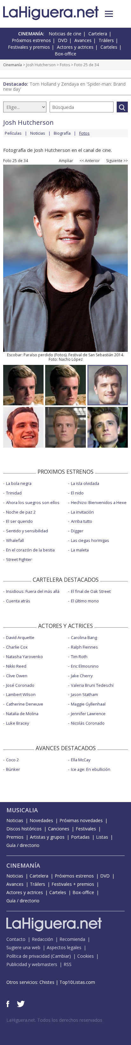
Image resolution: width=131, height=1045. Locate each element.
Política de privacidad (28, 956)
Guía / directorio (22, 845)
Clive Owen (16, 676)
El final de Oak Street (91, 591)
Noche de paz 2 (21, 512)
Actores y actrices (75, 47)
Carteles (108, 47)
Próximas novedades (81, 820)
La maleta (80, 550)
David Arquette (20, 637)
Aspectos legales (64, 947)
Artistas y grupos (47, 837)
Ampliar (66, 161)
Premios (15, 837)
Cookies (85, 956)
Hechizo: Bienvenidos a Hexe (99, 502)
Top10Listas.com (77, 982)
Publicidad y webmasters (31, 964)
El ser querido (19, 521)
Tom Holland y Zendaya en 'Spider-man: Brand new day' (64, 86)
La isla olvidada (85, 483)
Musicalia (22, 810)
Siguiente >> (117, 161)
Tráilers (106, 40)
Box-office (65, 54)
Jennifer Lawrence (88, 713)
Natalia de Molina (22, 713)
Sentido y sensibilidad (27, 531)
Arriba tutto (81, 521)
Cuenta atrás (18, 601)
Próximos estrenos (31, 40)
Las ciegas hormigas (90, 540)
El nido (77, 493)
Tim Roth (79, 656)
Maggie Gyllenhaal (88, 704)
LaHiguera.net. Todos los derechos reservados (54, 1020)
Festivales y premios (29, 47)
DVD (62, 40)
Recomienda (72, 939)
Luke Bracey (17, 723)
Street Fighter (19, 559)
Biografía (62, 133)
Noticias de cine (65, 34)
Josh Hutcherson (41, 65)
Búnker (13, 769)
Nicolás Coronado (88, 723)
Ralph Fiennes (84, 647)
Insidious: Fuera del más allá (32, 591)
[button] (109, 14)
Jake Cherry (82, 676)
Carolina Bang (84, 637)
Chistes (46, 982)
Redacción (42, 939)
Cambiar (60, 956)
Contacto (15, 939)
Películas (13, 133)
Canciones (58, 829)
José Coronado (20, 685)
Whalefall (15, 540)
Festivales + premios (73, 884)
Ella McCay (80, 760)
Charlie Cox (17, 647)
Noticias (37, 133)
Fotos (65, 65)
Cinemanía (12, 65)
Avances (83, 40)
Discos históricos (24, 829)
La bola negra (18, 483)
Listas (102, 837)
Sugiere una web (23, 947)
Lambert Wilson (21, 694)
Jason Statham (84, 694)
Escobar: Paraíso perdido (30, 355)
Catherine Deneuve (24, 704)
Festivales (86, 829)
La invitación (82, 512)
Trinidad (14, 493)
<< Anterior (89, 161)
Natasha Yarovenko (24, 656)
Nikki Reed (16, 666)
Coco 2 (12, 760)
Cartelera (97, 34)
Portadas (80, 837)
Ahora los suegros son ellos (32, 502)
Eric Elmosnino (85, 666)
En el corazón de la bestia (30, 550)
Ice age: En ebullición (90, 769)
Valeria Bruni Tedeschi (92, 685)
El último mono (85, 601)
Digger (77, 531)
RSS (68, 964)
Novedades (41, 820)
